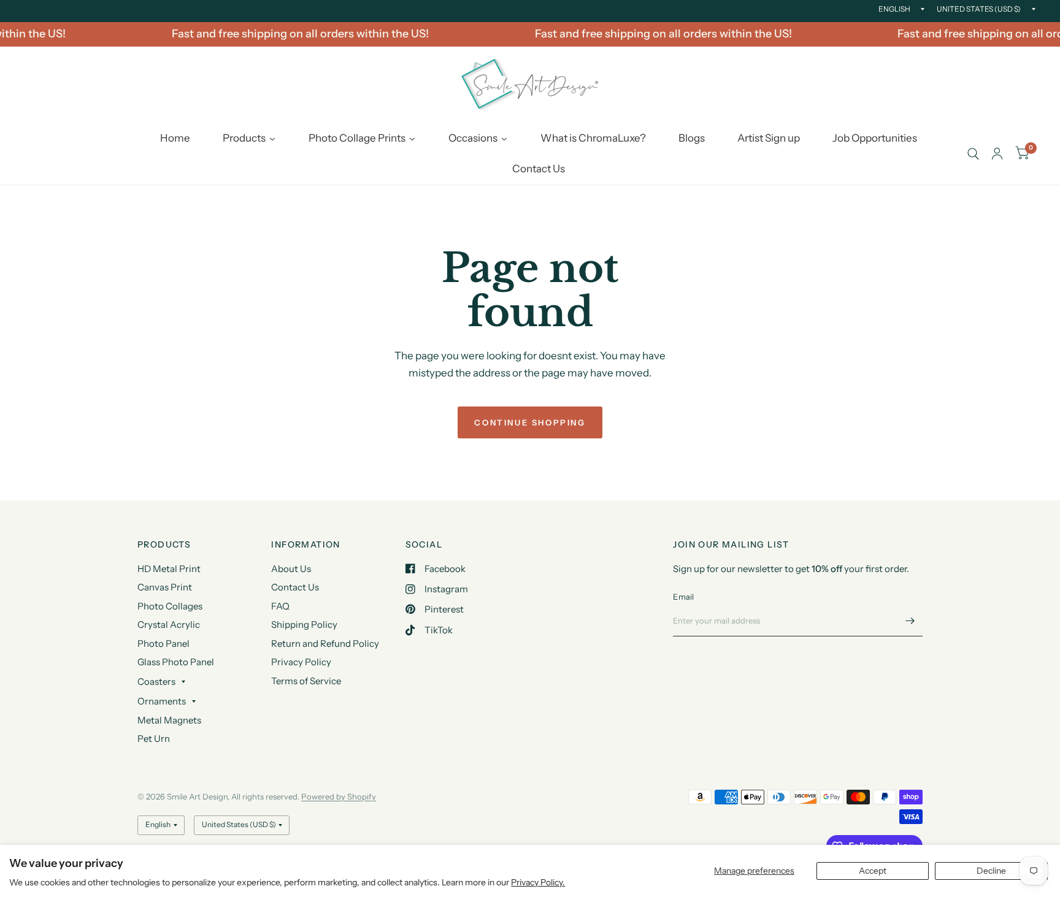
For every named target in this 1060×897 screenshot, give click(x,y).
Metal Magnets (169, 720)
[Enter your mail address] (910, 620)
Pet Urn (153, 738)
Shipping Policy (304, 624)
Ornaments (161, 701)
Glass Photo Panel (175, 662)
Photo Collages (169, 606)
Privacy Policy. (538, 882)
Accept (872, 870)
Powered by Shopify (338, 796)
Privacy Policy (301, 662)
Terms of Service (306, 681)
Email (683, 596)
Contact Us (295, 587)
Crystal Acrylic (168, 624)
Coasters (156, 681)
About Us (291, 568)
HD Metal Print (169, 568)
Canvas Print (164, 587)
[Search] (973, 154)
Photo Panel (163, 643)
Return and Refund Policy (325, 643)
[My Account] (997, 154)
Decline (991, 870)
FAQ (280, 606)
